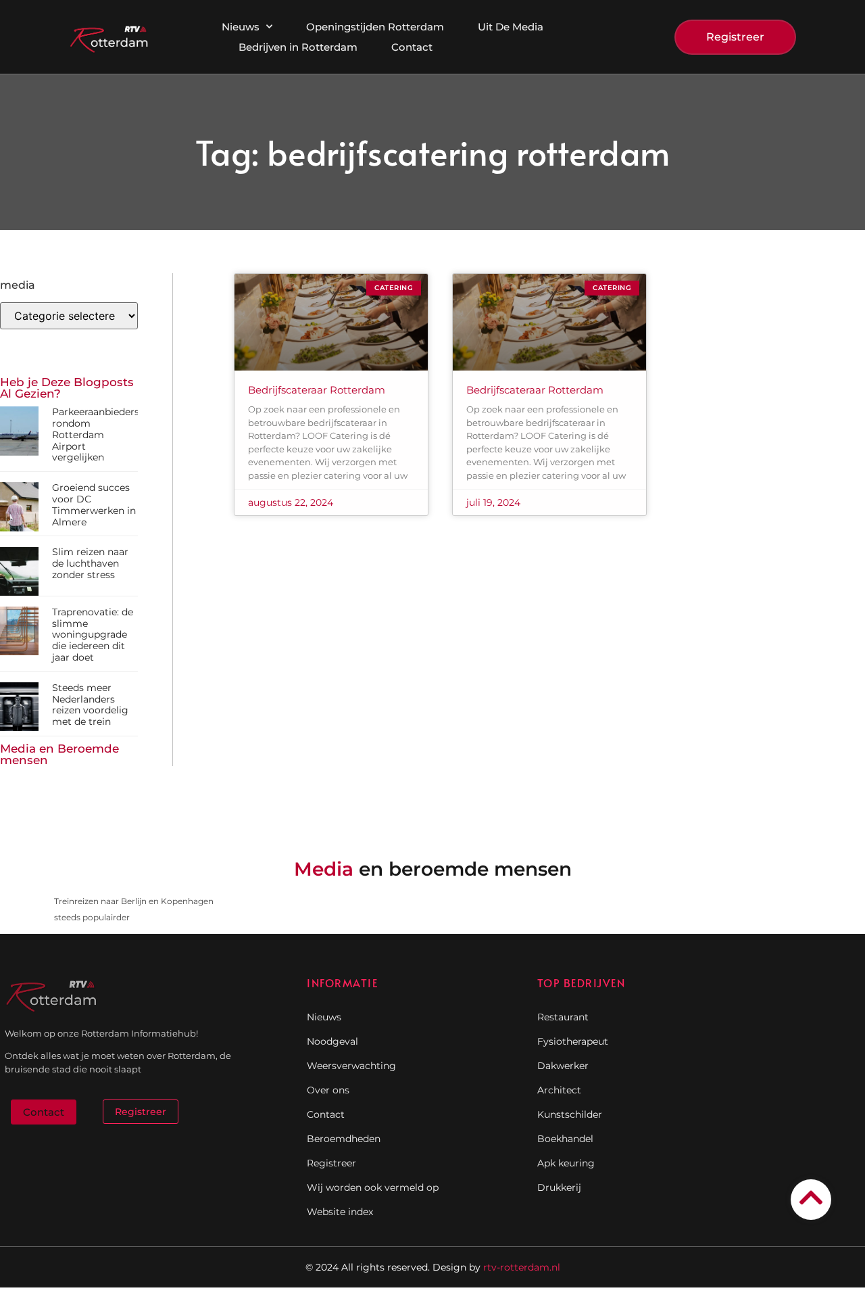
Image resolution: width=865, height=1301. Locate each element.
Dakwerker (563, 1066)
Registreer (331, 1163)
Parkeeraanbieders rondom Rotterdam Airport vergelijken (95, 434)
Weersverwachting (351, 1066)
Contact (411, 47)
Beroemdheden (343, 1139)
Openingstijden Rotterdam (375, 26)
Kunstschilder (569, 1114)
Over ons (328, 1090)
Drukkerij (559, 1187)
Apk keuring (566, 1163)
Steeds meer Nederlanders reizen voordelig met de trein (90, 705)
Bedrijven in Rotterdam (298, 47)
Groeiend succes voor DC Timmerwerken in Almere (94, 504)
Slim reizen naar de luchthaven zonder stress (90, 563)
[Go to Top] (810, 1197)
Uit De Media (510, 26)
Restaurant (563, 1017)
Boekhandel (565, 1139)
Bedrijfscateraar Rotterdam (316, 389)
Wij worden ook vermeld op (373, 1187)
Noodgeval (332, 1041)
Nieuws (241, 26)
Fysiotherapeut (572, 1041)
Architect (559, 1090)
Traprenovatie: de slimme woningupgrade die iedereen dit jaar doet (92, 634)
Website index (340, 1212)
